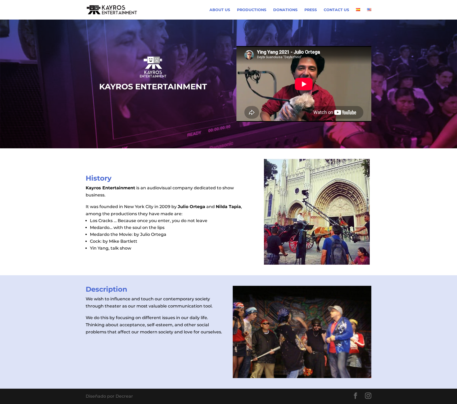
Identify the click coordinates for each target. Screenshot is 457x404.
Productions (251, 10)
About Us (219, 10)
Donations (285, 10)
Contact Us (336, 10)
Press (310, 10)
